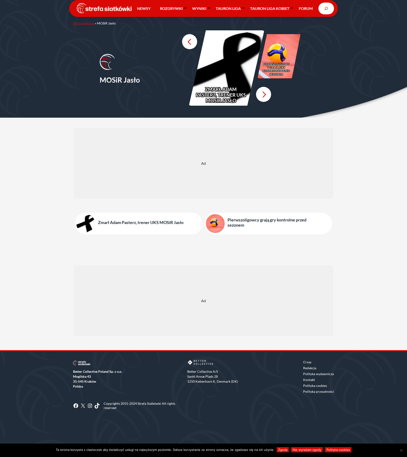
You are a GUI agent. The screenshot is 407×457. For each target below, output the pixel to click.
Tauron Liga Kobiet (269, 8)
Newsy (144, 8)
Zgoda (282, 450)
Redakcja (309, 368)
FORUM (306, 8)
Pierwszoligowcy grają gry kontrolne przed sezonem (276, 69)
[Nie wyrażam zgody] (401, 450)
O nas (307, 362)
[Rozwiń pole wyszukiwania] (326, 8)
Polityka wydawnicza (318, 374)
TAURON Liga (228, 8)
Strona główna (83, 23)
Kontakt (309, 380)
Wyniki (199, 8)
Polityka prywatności (318, 391)
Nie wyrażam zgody (307, 450)
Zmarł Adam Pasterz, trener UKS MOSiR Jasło (221, 94)
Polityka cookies (315, 386)
